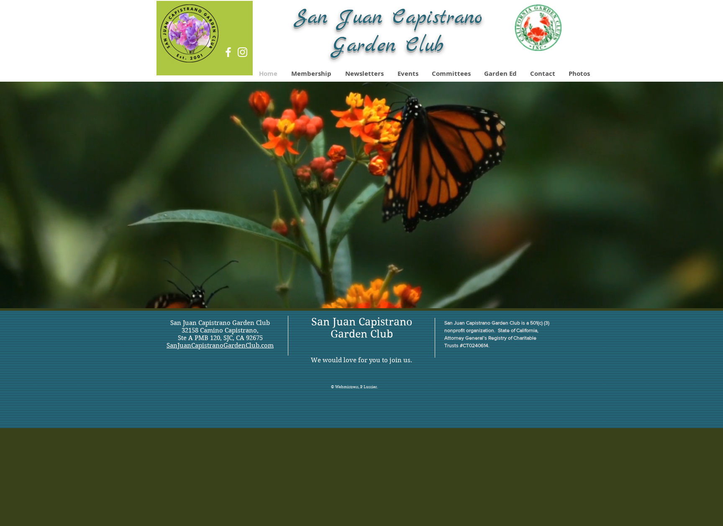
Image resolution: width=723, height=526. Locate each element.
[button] (579, 74)
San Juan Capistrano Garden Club (361, 328)
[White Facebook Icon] (228, 52)
